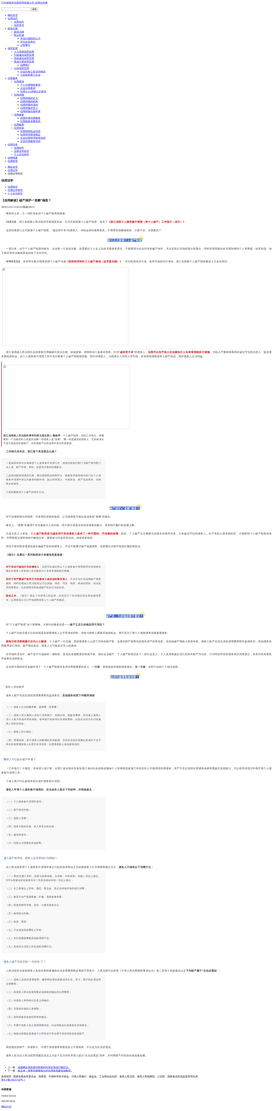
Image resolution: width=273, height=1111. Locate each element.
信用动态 (13, 18)
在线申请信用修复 (30, 118)
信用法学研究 (21, 151)
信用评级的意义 (29, 108)
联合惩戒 (19, 35)
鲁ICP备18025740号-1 (13, 1079)
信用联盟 (13, 161)
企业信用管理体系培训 (33, 138)
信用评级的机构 (29, 101)
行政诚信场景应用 (24, 55)
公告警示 (25, 45)
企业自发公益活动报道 (33, 71)
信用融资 (19, 124)
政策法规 (13, 28)
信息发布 (19, 25)
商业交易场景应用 (24, 61)
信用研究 (19, 148)
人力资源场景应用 (24, 51)
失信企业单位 (27, 41)
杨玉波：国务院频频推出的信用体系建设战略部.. (45, 1070)
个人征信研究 (21, 154)
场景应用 (13, 48)
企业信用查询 (27, 88)
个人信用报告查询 (30, 85)
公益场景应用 (21, 68)
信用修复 (19, 114)
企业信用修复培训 (30, 141)
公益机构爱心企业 (30, 75)
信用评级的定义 (29, 98)
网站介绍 (6, 1106)
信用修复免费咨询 (30, 121)
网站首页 (13, 15)
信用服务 (13, 78)
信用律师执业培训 (30, 131)
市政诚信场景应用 (24, 58)
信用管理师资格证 (30, 134)
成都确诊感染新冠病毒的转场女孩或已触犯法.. (44, 1067)
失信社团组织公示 (30, 38)
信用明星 (13, 158)
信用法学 (13, 144)
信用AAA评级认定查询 (33, 91)
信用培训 (19, 128)
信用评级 (19, 94)
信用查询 (19, 81)
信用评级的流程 (29, 104)
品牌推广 (25, 65)
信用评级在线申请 (30, 111)
